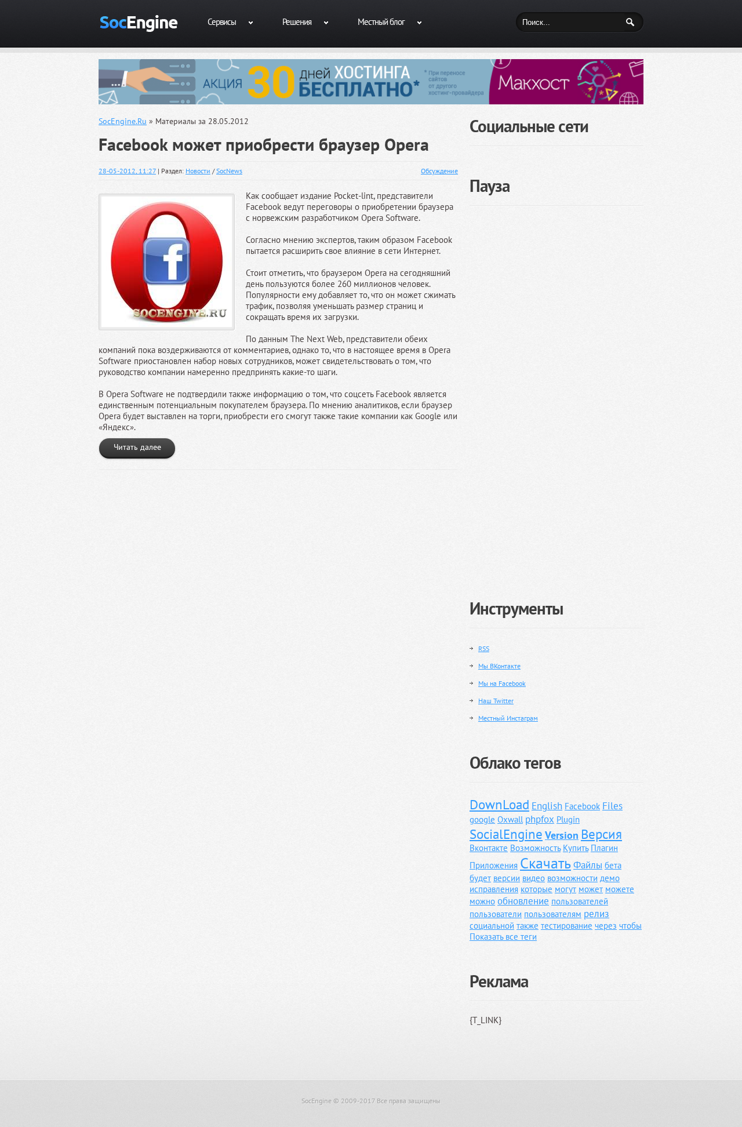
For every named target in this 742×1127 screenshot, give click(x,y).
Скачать (545, 862)
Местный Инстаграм (508, 718)
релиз (596, 913)
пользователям (552, 913)
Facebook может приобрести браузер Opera (264, 144)
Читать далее (137, 447)
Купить (575, 847)
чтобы (630, 925)
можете (619, 889)
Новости (198, 170)
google (482, 819)
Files (612, 805)
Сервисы (222, 21)
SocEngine (316, 1100)
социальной (492, 925)
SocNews (229, 170)
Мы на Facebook (502, 683)
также (528, 925)
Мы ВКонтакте (499, 665)
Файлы (587, 865)
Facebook (582, 806)
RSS (483, 648)
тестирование (566, 925)
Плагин (604, 847)
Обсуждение (439, 170)
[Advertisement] (556, 393)
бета (613, 865)
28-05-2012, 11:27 (127, 170)
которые (536, 889)
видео (533, 878)
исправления (494, 889)
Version (562, 835)
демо (610, 878)
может (591, 889)
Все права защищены (409, 1100)
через (606, 925)
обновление (523, 901)
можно (482, 901)
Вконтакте (489, 847)
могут (565, 889)
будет (480, 878)
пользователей (579, 901)
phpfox (539, 819)
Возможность (535, 847)
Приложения (494, 865)
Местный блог (381, 21)
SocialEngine (506, 834)
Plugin (568, 819)
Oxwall (510, 819)
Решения (296, 21)
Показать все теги (503, 936)
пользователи (496, 913)
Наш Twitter (496, 700)
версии (506, 878)
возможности (572, 878)
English (547, 805)
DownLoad (499, 804)
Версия (601, 834)
